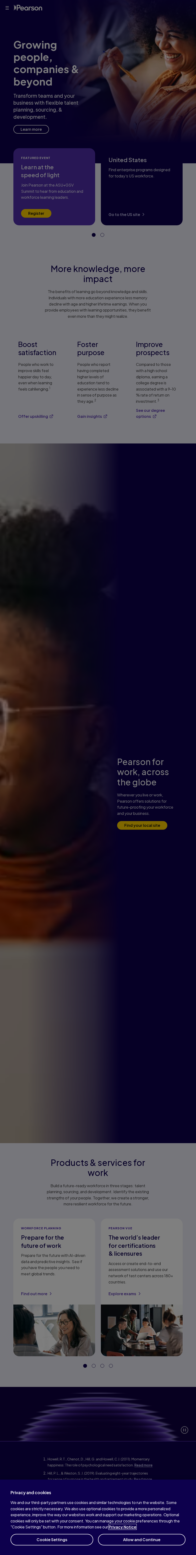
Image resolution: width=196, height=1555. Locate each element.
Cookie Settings (52, 1539)
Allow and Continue (141, 1539)
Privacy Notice (122, 1526)
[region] (98, 1517)
